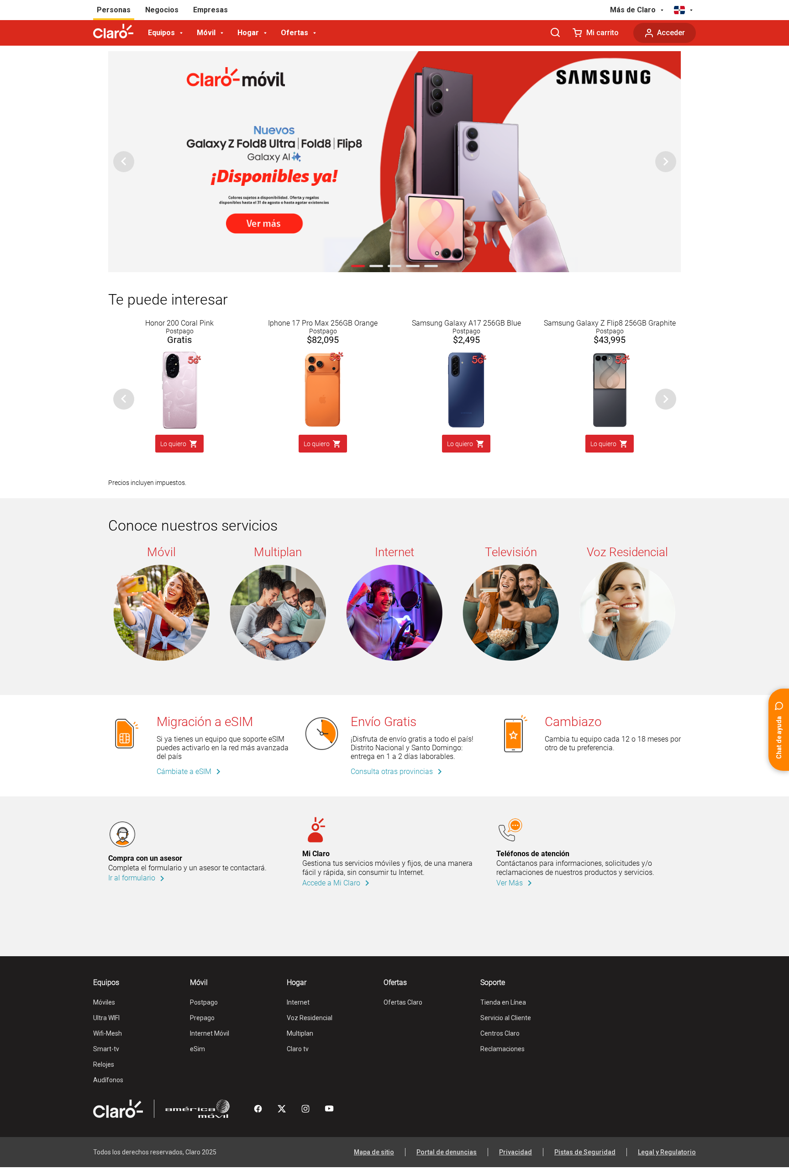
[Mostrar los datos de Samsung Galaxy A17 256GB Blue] (466, 354)
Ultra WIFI (106, 1018)
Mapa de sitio (374, 1152)
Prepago (202, 1018)
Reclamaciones (502, 1049)
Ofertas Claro (403, 1002)
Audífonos (108, 1080)
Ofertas (294, 32)
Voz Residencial (309, 1018)
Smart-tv (106, 1049)
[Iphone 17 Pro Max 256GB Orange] (323, 354)
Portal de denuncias (446, 1152)
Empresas (210, 9)
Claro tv (298, 1049)
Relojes (103, 1064)
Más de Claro (633, 9)
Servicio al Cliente (505, 1018)
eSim (197, 1049)
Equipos (161, 32)
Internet (298, 1002)
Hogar (248, 32)
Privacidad (515, 1152)
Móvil (206, 32)
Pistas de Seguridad (584, 1152)
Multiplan (300, 1033)
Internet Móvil (209, 1033)
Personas (114, 9)
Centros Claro (500, 1033)
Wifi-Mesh (107, 1033)
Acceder (671, 32)
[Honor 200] (179, 354)
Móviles (104, 1002)
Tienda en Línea (503, 1002)
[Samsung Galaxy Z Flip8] (609, 354)
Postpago (204, 1002)
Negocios (162, 9)
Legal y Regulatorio (667, 1152)
